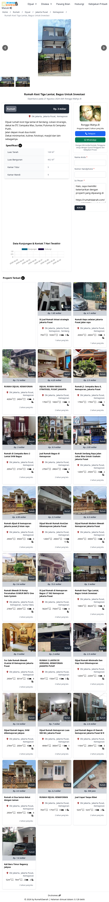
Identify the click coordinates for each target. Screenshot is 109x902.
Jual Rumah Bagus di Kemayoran (49, 455)
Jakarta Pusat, (49, 116)
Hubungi (79, 4)
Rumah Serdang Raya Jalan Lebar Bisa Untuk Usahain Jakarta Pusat (88, 456)
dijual (31, 4)
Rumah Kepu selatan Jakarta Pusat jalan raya (89, 321)
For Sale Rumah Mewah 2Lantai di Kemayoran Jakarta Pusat (18, 663)
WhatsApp (91, 139)
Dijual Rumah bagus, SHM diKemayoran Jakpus (16, 731)
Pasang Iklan (63, 4)
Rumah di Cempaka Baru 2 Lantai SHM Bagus (17, 455)
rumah (11, 108)
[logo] (10, 4)
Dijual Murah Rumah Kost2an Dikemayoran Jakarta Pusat (53, 525)
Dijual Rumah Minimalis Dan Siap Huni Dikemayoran (88, 661)
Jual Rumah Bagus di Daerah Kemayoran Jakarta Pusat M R (89, 731)
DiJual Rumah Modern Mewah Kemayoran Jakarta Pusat (89, 525)
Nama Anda (81, 157)
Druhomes (53, 895)
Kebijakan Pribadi (98, 4)
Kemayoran (58, 12)
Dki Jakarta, (37, 116)
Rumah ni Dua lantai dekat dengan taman (17, 798)
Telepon (91, 133)
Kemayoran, (54, 331)
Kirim (80, 208)
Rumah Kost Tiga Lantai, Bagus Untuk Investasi (87, 592)
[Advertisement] (19, 296)
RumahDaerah (41, 899)
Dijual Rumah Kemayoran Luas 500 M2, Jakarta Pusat (54, 731)
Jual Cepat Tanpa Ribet (86, 797)
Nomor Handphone (85, 169)
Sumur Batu (28, 604)
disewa (45, 4)
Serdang (65, 331)
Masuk (6, 8)
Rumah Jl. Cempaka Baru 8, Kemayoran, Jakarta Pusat (88, 388)
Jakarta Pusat (41, 12)
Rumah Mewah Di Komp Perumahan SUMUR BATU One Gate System (19, 593)
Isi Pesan (80, 180)
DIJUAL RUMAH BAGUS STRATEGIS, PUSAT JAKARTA (52, 388)
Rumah (16, 12)
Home (5, 12)
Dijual (27, 12)
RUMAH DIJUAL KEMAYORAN (18, 386)
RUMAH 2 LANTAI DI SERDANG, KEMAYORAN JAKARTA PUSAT (51, 663)
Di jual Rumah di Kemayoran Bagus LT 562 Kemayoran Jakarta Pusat (53, 593)
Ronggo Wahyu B (90, 124)
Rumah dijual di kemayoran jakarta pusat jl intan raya (17, 525)
